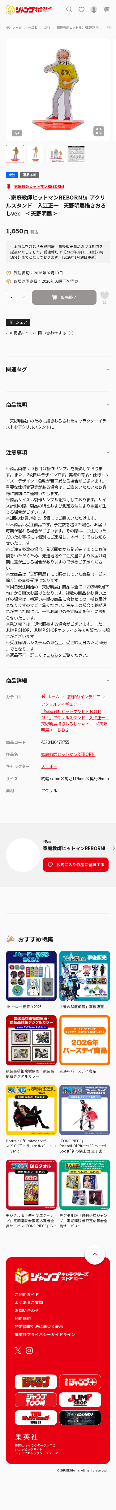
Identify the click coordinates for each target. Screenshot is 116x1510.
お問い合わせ (27, 1310)
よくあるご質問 (29, 1302)
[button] (15, 154)
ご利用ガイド (27, 1294)
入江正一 (49, 766)
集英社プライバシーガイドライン (45, 1334)
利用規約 (23, 1318)
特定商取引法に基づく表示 (39, 1326)
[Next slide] (113, 89)
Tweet (18, 322)
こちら (52, 655)
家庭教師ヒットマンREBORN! (39, 186)
